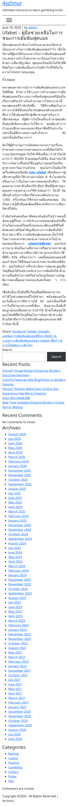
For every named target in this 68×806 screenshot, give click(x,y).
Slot (11, 781)
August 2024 (17, 543)
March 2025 (16, 511)
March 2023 (16, 621)
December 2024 (19, 525)
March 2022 (16, 657)
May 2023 (15, 611)
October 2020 (18, 721)
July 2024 (14, 548)
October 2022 (18, 643)
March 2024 (16, 566)
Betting (13, 754)
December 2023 (19, 580)
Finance (13, 763)
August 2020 (17, 730)
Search (7, 350)
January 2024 (17, 575)
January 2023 (17, 630)
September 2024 (20, 539)
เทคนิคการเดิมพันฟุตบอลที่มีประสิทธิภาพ (29, 336)
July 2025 (14, 493)
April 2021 (15, 693)
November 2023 (19, 584)
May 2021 (15, 689)
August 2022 (17, 648)
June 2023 (15, 607)
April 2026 (15, 452)
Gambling (15, 767)
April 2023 (15, 616)
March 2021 (16, 698)
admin (32, 27)
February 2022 (18, 662)
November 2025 (19, 475)
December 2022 (19, 634)
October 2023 (18, 589)
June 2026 (15, 443)
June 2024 (15, 552)
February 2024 (18, 571)
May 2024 (15, 557)
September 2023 (20, 593)
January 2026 (17, 466)
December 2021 (19, 671)
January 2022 (17, 666)
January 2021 (17, 707)
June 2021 (15, 684)
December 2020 (19, 712)
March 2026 (16, 457)
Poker (12, 776)
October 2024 (18, 534)
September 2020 (20, 725)
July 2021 (14, 680)
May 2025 (15, 502)
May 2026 (15, 448)
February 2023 (18, 625)
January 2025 (17, 521)
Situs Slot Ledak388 (16, 398)
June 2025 (15, 498)
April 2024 (15, 561)
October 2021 (18, 675)
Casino (13, 758)
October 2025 (18, 480)
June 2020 (15, 739)
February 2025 (18, 516)
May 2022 (15, 652)
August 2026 (17, 434)
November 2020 (19, 716)
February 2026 (18, 461)
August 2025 (17, 489)
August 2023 (17, 598)
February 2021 (18, 702)
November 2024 (19, 530)
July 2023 (14, 602)
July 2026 (14, 439)
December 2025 (19, 470)
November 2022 (19, 639)
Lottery (13, 772)
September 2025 (20, 484)
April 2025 (15, 507)
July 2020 (14, 734)
